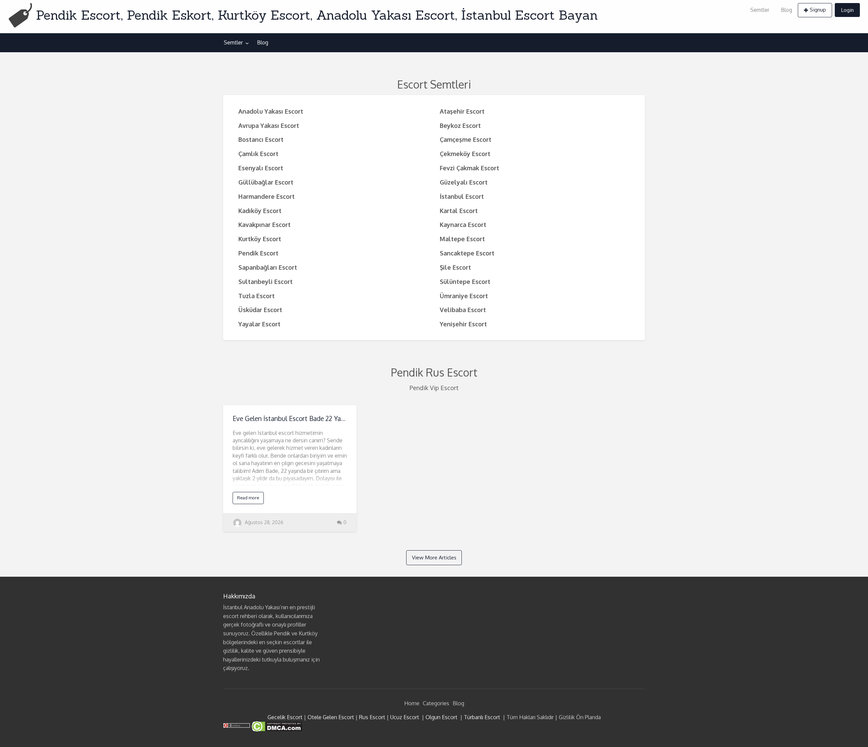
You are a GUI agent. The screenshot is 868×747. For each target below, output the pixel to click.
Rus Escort (372, 717)
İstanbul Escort (462, 196)
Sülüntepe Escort (465, 281)
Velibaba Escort (463, 309)
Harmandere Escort (266, 196)
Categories (436, 703)
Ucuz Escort (404, 717)
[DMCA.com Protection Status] (276, 726)
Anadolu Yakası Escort (270, 111)
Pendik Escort (258, 253)
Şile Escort (455, 267)
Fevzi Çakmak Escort (469, 168)
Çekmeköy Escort (465, 153)
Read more (248, 497)
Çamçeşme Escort (465, 139)
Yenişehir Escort (463, 324)
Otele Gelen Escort (331, 717)
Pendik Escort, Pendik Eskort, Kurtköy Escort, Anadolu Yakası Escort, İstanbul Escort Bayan (317, 15)
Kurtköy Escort (259, 239)
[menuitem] (760, 10)
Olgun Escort (441, 717)
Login (847, 9)
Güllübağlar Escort (265, 182)
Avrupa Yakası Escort (268, 125)
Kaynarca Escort (463, 224)
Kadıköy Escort (259, 210)
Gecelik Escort (285, 717)
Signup (818, 9)
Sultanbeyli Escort (265, 281)
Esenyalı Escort (260, 168)
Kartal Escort (459, 210)
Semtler (759, 9)
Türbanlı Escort (482, 717)
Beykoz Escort (460, 125)
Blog (786, 9)
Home (411, 703)
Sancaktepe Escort (467, 253)
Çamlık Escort (258, 153)
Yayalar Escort (259, 324)
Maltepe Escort (462, 239)
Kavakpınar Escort (264, 224)
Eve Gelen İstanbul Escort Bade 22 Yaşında (294, 418)
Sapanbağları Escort (267, 267)
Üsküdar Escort (260, 309)
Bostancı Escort (260, 139)
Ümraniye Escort (464, 296)
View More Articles (434, 557)
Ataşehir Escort (462, 111)
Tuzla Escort (256, 296)
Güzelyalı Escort (464, 182)
